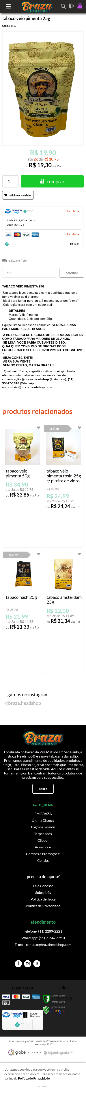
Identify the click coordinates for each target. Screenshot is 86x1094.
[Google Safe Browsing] (54, 1010)
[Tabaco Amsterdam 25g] (63, 612)
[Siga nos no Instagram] (27, 963)
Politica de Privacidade (43, 906)
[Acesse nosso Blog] (36, 963)
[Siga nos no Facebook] (18, 963)
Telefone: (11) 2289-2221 (43, 931)
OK (72, 273)
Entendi (43, 1086)
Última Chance (43, 820)
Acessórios (43, 847)
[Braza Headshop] (43, 736)
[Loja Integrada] (59, 1053)
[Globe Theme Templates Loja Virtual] (24, 1052)
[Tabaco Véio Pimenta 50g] (22, 486)
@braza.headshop (22, 703)
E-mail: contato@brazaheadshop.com (43, 944)
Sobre (43, 788)
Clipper (43, 840)
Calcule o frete (18, 260)
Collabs (43, 860)
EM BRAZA (43, 813)
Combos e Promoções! (43, 854)
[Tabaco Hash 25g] (22, 612)
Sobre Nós (43, 892)
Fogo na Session (43, 827)
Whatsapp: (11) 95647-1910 (43, 938)
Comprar (56, 181)
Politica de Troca (43, 899)
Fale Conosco (43, 886)
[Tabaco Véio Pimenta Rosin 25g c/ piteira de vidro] (63, 486)
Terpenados (43, 833)
